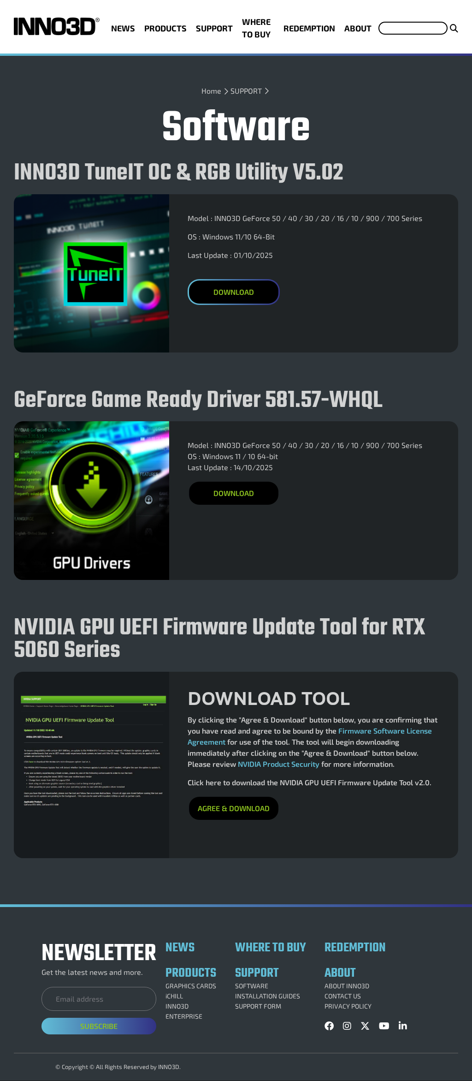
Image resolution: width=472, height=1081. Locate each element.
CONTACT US (342, 996)
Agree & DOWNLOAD (234, 808)
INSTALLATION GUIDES (267, 996)
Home (211, 90)
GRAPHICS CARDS (190, 986)
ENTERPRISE (183, 1016)
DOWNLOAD (233, 493)
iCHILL (174, 996)
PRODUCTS (165, 28)
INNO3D (177, 1006)
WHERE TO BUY (256, 28)
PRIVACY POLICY (348, 1006)
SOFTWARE (251, 986)
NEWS (123, 28)
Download (233, 291)
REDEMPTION (309, 28)
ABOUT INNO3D (346, 986)
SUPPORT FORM (258, 1006)
